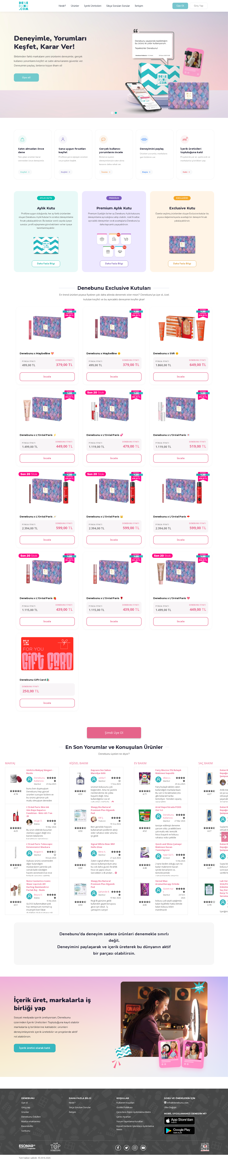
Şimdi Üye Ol (114, 733)
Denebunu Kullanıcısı (39, 779)
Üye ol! (26, 76)
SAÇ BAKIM (205, 763)
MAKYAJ (10, 763)
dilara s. (167, 777)
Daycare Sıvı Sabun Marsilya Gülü (101, 772)
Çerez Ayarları (124, 1116)
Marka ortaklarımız (30, 1121)
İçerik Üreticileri (92, 6)
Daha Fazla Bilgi (46, 263)
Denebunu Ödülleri (31, 1116)
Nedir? (62, 6)
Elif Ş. (100, 817)
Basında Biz (27, 1126)
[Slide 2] (116, 113)
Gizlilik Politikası (125, 1107)
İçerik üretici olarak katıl (34, 1048)
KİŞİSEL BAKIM (78, 763)
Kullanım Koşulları (125, 1102)
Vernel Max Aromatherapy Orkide (167, 882)
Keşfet (23, 172)
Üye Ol (180, 6)
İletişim (139, 6)
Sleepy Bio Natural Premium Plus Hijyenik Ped (103, 810)
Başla (145, 172)
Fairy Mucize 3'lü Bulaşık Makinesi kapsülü (168, 772)
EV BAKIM (140, 763)
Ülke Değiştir (170, 1107)
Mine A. (102, 851)
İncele (104, 172)
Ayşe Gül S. (168, 854)
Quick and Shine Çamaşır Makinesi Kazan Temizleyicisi (168, 847)
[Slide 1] (112, 113)
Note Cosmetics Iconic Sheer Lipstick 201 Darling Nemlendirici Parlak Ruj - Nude (38, 885)
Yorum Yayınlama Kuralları (130, 1121)
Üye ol (24, 1102)
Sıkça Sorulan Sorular (118, 6)
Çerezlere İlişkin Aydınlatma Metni (134, 1112)
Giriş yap (25, 1107)
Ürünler (75, 6)
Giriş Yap (198, 6)
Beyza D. (38, 894)
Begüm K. (38, 851)
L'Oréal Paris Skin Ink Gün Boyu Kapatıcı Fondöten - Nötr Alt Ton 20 (39, 812)
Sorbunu (25, 1130)
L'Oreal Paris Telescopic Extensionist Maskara (39, 846)
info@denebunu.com (177, 1102)
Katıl (185, 172)
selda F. (102, 777)
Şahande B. (104, 891)
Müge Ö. (38, 820)
